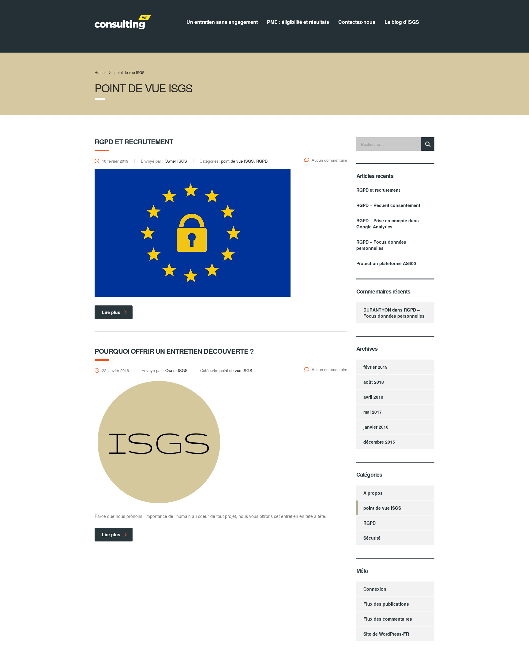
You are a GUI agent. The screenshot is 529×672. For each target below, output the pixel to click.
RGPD (369, 523)
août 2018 (373, 382)
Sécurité (372, 538)
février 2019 (375, 367)
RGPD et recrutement (378, 190)
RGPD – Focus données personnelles (381, 245)
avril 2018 (373, 397)
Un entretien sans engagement (222, 21)
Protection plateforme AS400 (386, 263)
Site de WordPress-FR (386, 634)
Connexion (374, 589)
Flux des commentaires (387, 619)
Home (100, 72)
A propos (373, 493)
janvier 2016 (375, 427)
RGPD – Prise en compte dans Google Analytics (387, 223)
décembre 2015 (379, 442)
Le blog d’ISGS (402, 21)
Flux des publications (386, 604)
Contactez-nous (356, 21)
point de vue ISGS (382, 508)
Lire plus (111, 312)
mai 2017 (372, 412)
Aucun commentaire (329, 160)
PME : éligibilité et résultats (298, 21)
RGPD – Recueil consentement (388, 205)
